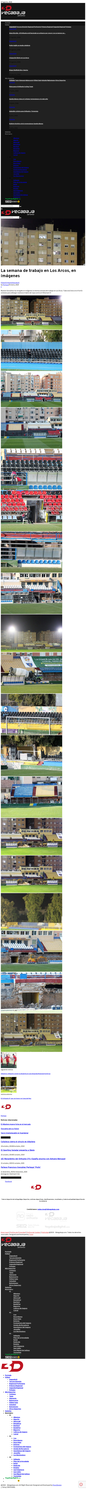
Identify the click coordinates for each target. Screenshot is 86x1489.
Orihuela (16, 180)
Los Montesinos (18, 176)
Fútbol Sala (13, 1279)
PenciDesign (57, 1485)
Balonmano (13, 1283)
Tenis (11, 1272)
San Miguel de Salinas (20, 195)
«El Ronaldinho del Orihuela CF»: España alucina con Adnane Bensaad (33, 1159)
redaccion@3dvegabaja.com (48, 1209)
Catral (15, 155)
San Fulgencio (18, 191)
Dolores (16, 165)
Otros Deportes (15, 1285)
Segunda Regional (16, 1264)
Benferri (16, 146)
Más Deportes (9, 78)
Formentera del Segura (21, 167)
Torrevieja (16, 197)
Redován (16, 186)
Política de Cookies (33, 1232)
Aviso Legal (5, 1232)
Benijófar (16, 149)
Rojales (15, 188)
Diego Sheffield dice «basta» (18, 70)
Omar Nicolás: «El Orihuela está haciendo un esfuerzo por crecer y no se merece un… (37, 33)
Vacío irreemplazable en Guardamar (14, 1133)
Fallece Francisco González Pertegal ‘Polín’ (21, 1167)
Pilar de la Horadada (20, 182)
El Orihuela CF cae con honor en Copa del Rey (16, 1098)
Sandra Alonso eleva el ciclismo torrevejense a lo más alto (28, 99)
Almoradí (16, 142)
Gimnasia (12, 1275)
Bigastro (16, 151)
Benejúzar (16, 144)
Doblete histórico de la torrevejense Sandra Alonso (26, 124)
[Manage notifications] (81, 1484)
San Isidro (16, 193)
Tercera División (15, 1258)
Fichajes (12, 1266)
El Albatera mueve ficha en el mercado (16, 1124)
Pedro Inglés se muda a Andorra (19, 45)
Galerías (8, 132)
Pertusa (5, 285)
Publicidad (45, 1232)
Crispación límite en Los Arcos (19, 58)
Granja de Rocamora (20, 170)
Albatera (16, 138)
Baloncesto (13, 1277)
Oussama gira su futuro (10, 1129)
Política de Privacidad (17, 1232)
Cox (14, 159)
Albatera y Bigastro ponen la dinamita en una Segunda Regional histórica (25, 1074)
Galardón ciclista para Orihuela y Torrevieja (23, 111)
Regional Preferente (17, 1260)
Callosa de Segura (19, 153)
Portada (7, 23)
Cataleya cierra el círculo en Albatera (18, 1142)
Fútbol (7, 25)
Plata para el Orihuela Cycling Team (21, 86)
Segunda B (12, 29)
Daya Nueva (17, 161)
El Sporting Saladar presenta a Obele (18, 1150)
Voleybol (12, 1281)
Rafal (15, 184)
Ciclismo (12, 82)
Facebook (8, 1181)
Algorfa (15, 140)
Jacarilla (16, 174)
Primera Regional (16, 1262)
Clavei (31, 1234)
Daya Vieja (16, 163)
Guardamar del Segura (20, 172)
